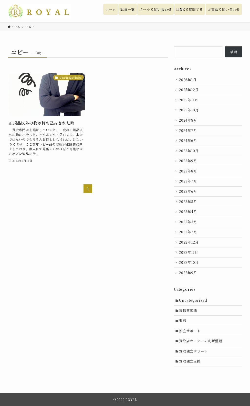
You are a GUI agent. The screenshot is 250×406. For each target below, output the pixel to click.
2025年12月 (188, 89)
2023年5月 (188, 201)
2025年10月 (188, 109)
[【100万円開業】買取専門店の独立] (39, 11)
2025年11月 (188, 99)
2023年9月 (188, 160)
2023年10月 (188, 150)
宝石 (182, 320)
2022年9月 (188, 272)
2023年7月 (188, 181)
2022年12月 (188, 242)
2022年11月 (188, 252)
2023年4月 (188, 211)
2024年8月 (188, 120)
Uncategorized (193, 300)
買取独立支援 (190, 361)
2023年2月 (188, 231)
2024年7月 (188, 130)
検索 (233, 51)
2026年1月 (188, 79)
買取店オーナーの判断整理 (200, 340)
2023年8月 (188, 171)
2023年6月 (188, 191)
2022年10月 (188, 262)
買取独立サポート (193, 351)
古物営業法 (188, 310)
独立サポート (190, 330)
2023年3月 (188, 221)
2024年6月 (188, 140)
